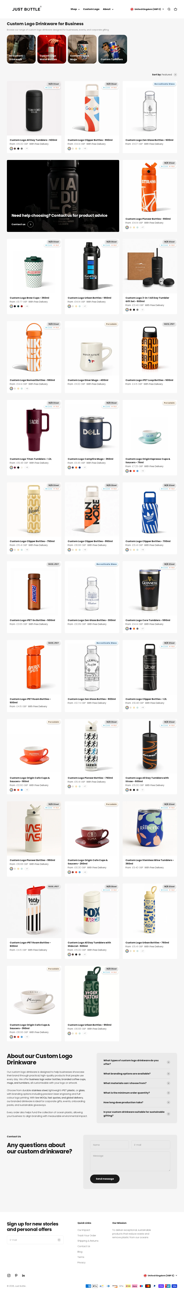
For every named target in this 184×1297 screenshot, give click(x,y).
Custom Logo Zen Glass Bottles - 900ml (92, 699)
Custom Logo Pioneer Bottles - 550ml (148, 219)
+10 (142, 471)
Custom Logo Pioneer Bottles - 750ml (90, 778)
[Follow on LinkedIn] (23, 1275)
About (107, 9)
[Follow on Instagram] (9, 1275)
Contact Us (83, 1246)
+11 (27, 148)
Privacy (81, 1262)
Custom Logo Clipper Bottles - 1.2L (146, 699)
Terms (80, 1257)
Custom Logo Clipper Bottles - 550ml (90, 140)
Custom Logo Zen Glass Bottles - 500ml (149, 140)
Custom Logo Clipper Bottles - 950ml (90, 541)
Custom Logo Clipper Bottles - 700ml (147, 541)
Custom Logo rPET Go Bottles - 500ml (32, 620)
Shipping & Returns (87, 1240)
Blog (79, 1251)
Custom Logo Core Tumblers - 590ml (147, 620)
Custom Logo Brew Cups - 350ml (29, 298)
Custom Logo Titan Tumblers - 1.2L (31, 459)
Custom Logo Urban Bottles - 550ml (89, 298)
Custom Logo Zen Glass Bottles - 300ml (92, 620)
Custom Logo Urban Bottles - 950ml (89, 1025)
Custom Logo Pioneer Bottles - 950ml (32, 860)
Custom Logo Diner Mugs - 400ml (88, 380)
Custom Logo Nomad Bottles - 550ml (32, 380)
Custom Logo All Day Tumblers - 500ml (33, 140)
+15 (27, 467)
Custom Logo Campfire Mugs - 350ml (90, 459)
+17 (142, 227)
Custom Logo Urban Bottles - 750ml (147, 942)
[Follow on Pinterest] (16, 1275)
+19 (85, 148)
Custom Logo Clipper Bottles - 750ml (32, 541)
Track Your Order (86, 1235)
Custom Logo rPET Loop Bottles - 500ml (149, 380)
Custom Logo (91, 9)
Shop (74, 9)
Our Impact (83, 1230)
